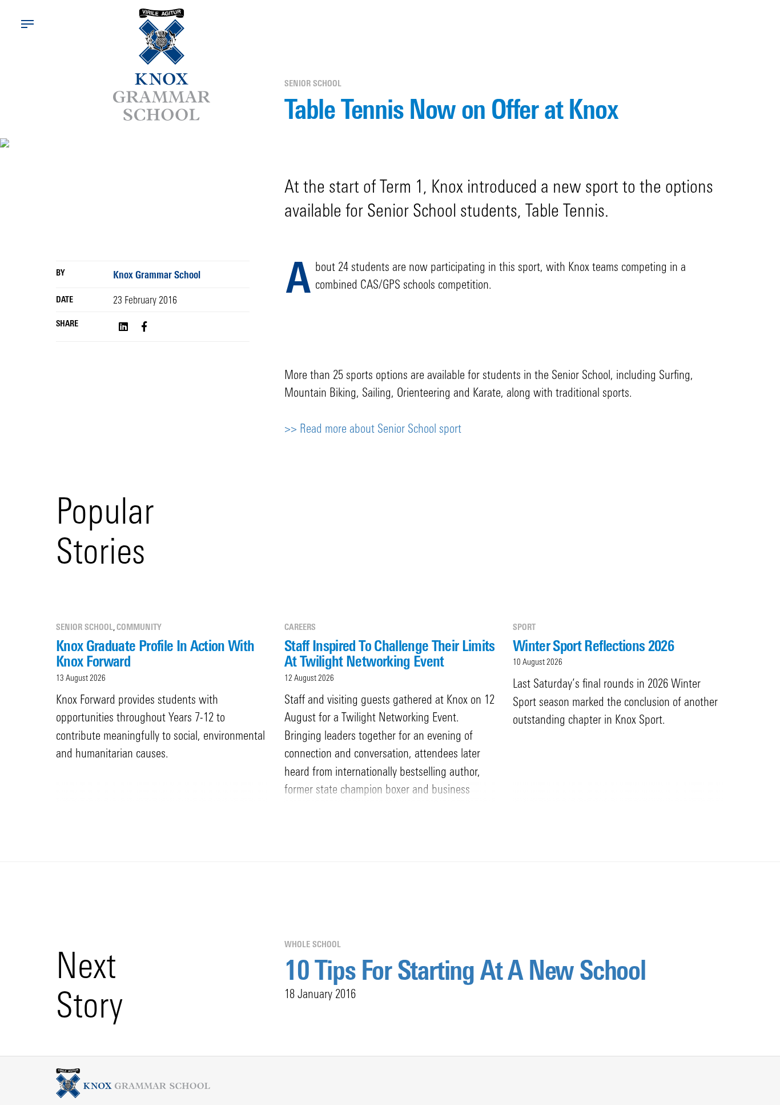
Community (139, 626)
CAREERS (300, 626)
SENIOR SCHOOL (312, 83)
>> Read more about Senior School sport (372, 428)
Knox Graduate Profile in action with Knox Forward (155, 653)
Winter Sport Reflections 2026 (593, 645)
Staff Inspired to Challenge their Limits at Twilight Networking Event (389, 653)
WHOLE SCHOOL (312, 944)
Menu (27, 24)
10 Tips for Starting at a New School (465, 970)
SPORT (524, 626)
